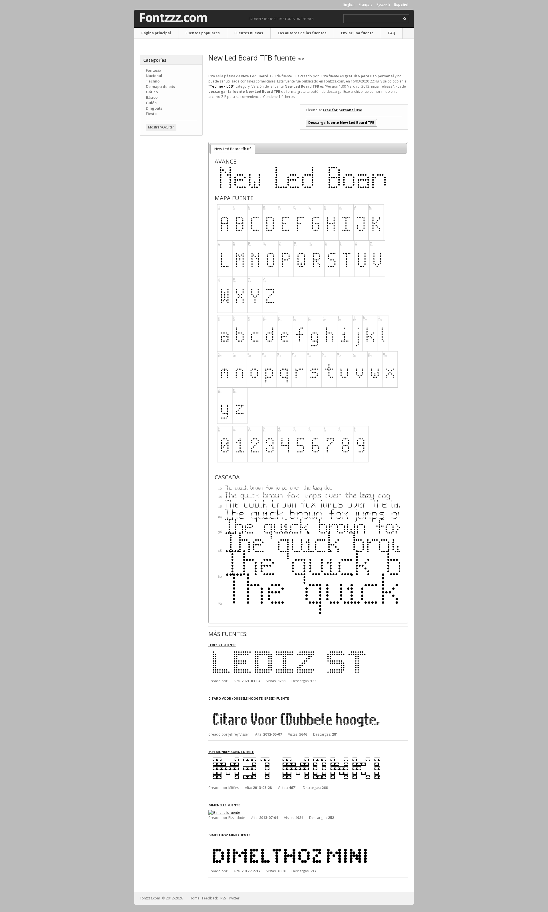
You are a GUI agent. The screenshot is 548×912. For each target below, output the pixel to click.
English (348, 4)
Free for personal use (342, 110)
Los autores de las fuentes (302, 33)
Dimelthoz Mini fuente (229, 835)
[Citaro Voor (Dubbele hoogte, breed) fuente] (294, 705)
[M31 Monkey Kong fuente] (294, 759)
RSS (223, 898)
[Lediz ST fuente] (294, 652)
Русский (383, 4)
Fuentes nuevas (248, 33)
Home (195, 898)
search (404, 19)
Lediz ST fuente (222, 645)
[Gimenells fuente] (224, 812)
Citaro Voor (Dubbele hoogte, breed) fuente (248, 698)
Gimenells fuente (224, 805)
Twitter (233, 898)
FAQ (391, 33)
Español (401, 4)
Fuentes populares (203, 33)
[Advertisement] (171, 231)
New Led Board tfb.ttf (232, 148)
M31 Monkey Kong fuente (231, 752)
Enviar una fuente (357, 33)
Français (365, 4)
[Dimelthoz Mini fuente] (294, 842)
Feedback (210, 898)
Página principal (156, 33)
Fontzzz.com (173, 17)
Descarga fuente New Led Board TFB (341, 122)
